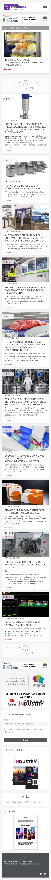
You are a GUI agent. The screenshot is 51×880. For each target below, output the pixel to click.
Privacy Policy (27, 861)
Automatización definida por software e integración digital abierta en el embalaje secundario (25, 238)
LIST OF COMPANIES (12, 866)
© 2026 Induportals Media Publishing (21, 864)
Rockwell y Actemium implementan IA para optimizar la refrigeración (24, 62)
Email (6, 720)
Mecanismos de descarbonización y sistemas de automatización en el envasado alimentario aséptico (26, 402)
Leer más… (8, 69)
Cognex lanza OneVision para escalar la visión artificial (22, 623)
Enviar (25, 740)
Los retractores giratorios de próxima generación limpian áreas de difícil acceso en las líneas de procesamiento (25, 128)
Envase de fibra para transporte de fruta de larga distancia (24, 511)
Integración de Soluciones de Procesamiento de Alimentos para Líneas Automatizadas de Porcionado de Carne (25, 346)
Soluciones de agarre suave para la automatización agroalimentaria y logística (25, 458)
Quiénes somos (11, 861)
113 (31, 88)
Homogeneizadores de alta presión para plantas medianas (23, 187)
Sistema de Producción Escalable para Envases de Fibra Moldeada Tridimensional (25, 290)
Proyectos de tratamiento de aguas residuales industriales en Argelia (25, 564)
